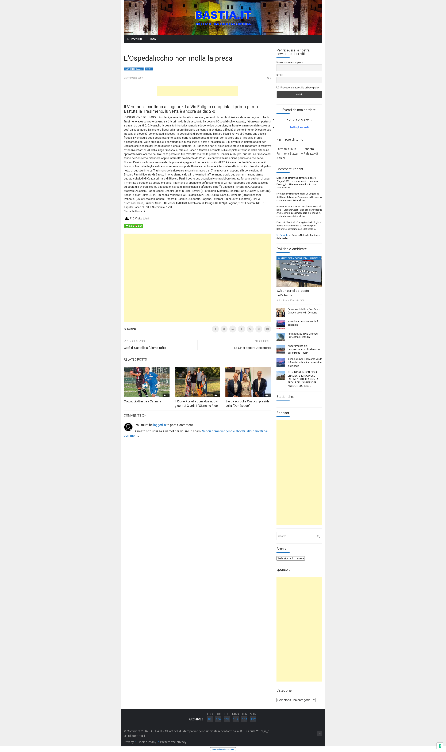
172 (253, 719)
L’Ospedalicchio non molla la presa (178, 58)
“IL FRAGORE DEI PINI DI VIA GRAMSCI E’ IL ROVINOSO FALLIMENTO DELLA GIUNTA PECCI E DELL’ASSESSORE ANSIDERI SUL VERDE (303, 379)
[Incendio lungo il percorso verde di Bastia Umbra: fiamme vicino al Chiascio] (280, 362)
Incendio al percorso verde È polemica (303, 323)
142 (235, 719)
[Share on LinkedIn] (232, 329)
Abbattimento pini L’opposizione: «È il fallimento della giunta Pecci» (304, 349)
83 (210, 719)
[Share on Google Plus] (250, 329)
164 (244, 719)
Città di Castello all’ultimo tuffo (145, 348)
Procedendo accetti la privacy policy (300, 87)
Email (279, 74)
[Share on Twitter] (224, 329)
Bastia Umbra (301, 258)
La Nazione (314, 258)
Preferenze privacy (173, 742)
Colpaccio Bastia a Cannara (142, 401)
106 (218, 719)
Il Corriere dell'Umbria (134, 69)
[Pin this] (258, 329)
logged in (159, 425)
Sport (149, 69)
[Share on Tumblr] (241, 329)
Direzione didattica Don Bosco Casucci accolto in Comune (304, 311)
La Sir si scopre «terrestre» (252, 348)
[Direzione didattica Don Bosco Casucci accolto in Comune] (280, 312)
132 (226, 719)
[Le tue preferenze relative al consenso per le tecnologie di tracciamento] (440, 746)
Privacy (129, 742)
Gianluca (283, 300)
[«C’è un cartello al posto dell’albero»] (299, 271)
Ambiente (282, 258)
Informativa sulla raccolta (223, 749)
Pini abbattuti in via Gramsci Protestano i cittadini (303, 335)
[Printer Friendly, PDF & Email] (133, 225)
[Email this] (267, 329)
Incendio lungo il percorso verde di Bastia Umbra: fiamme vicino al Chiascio (305, 362)
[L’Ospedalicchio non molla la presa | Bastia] (223, 17)
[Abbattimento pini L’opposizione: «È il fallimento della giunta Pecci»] (280, 349)
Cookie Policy (147, 742)
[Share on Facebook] (215, 329)
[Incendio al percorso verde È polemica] (280, 324)
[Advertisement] (197, 91)
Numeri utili (135, 39)
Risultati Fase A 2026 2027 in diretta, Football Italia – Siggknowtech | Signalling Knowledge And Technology (299, 209)
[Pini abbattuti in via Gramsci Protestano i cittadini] (280, 337)
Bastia (291, 258)
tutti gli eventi (299, 127)
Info (153, 39)
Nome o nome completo (289, 62)
